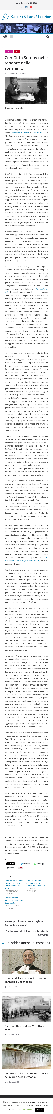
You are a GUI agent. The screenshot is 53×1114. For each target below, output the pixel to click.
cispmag (25, 74)
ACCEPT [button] (40, 1110)
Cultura (9, 52)
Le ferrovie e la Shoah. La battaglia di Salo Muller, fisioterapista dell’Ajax (14, 884)
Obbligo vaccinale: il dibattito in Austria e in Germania (27, 933)
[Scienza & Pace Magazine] (5, 37)
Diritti (17, 52)
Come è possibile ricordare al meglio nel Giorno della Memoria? (35, 883)
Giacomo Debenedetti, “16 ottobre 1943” (25, 1027)
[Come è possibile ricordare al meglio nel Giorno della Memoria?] (26, 1045)
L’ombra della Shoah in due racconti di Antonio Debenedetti (14, 900)
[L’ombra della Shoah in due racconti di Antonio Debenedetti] (26, 950)
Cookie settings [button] (25, 1109)
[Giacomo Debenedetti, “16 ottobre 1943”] (26, 998)
